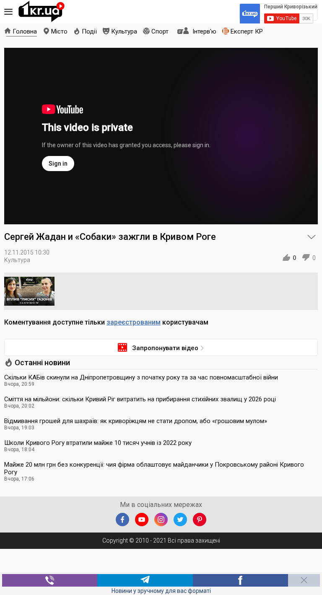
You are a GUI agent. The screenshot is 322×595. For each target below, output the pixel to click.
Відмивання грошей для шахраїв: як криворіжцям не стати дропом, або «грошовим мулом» (135, 421)
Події (89, 31)
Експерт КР (247, 31)
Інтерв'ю (204, 31)
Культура (124, 31)
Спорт (160, 31)
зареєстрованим (133, 322)
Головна (25, 31)
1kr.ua (41, 12)
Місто (59, 31)
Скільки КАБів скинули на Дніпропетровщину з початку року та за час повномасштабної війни (141, 377)
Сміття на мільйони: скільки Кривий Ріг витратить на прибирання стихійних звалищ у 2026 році (140, 399)
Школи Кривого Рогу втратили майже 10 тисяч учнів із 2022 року (98, 443)
